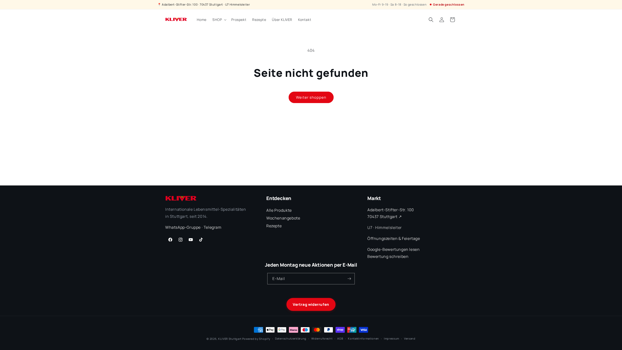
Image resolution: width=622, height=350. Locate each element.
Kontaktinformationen (363, 338)
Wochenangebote (283, 218)
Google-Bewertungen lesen (393, 249)
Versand (409, 338)
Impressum (391, 338)
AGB (340, 338)
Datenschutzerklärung (290, 338)
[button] (218, 20)
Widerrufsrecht (322, 338)
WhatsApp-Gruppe (183, 227)
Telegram (213, 227)
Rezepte (274, 225)
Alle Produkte (279, 210)
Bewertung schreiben (387, 256)
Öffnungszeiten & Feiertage (393, 238)
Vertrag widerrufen (311, 304)
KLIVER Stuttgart (230, 339)
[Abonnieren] (349, 278)
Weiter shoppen (311, 97)
